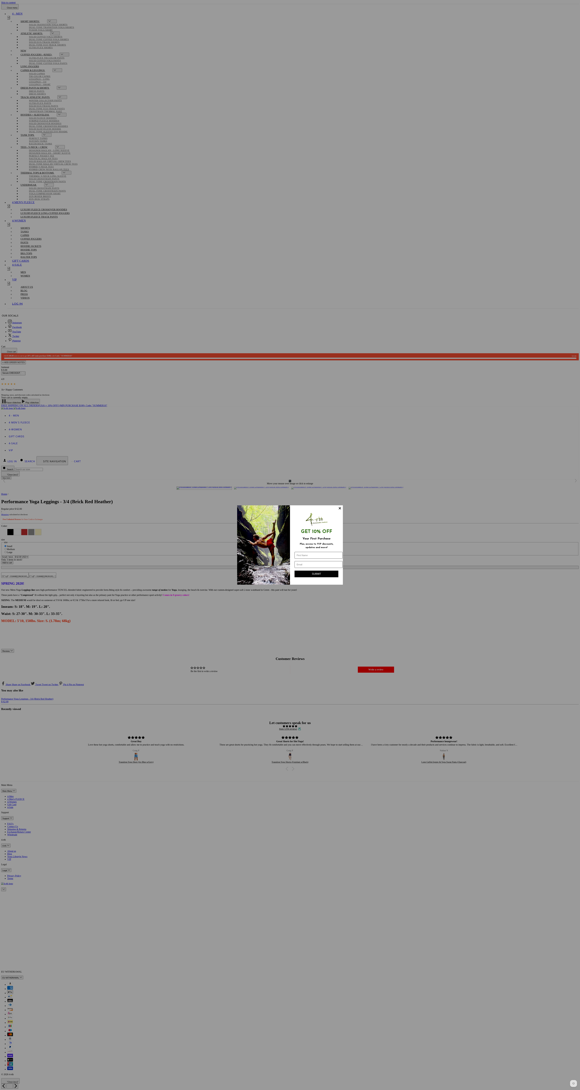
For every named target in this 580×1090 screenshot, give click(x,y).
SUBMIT (316, 574)
